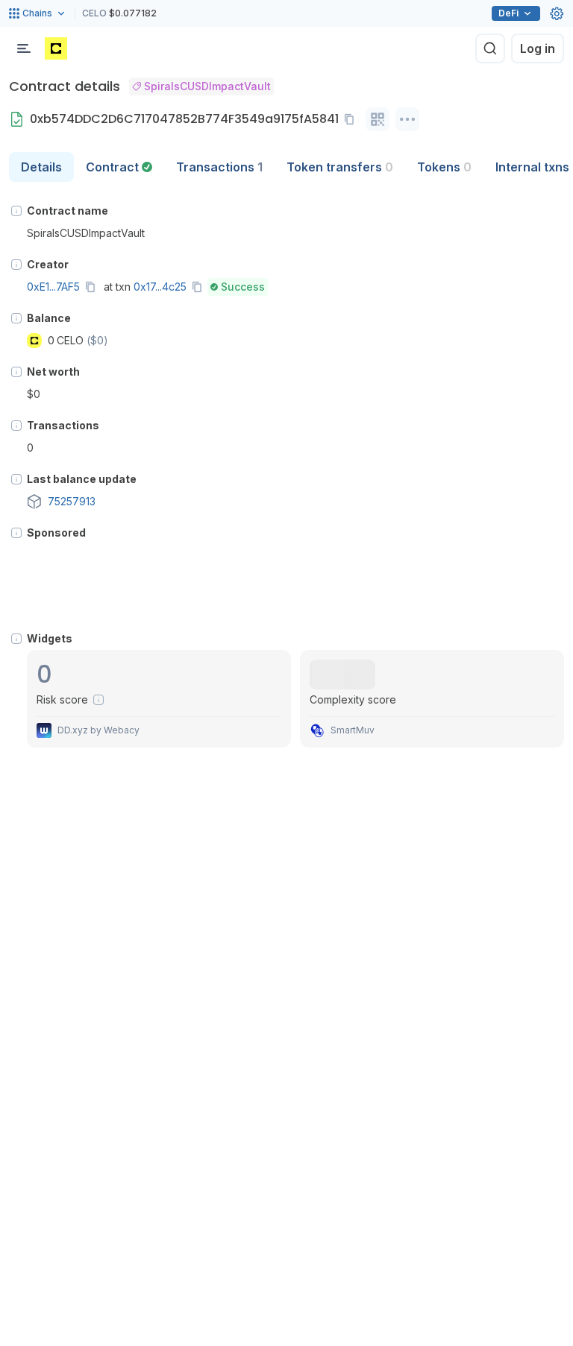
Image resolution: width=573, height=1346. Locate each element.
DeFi (508, 13)
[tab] (119, 167)
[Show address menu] (407, 119)
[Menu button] (24, 48)
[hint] (16, 210)
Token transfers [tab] (339, 166)
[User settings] (556, 13)
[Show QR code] (377, 119)
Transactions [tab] (219, 166)
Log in (537, 48)
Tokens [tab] (444, 166)
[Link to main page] (56, 48)
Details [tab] (41, 166)
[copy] (352, 119)
